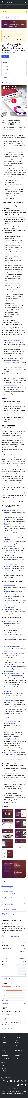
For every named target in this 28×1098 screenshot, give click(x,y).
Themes (17, 1040)
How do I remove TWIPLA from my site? (7, 914)
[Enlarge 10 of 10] (24, 861)
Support (5, 77)
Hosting (3, 1042)
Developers (4, 1055)
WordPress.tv (5, 1058)
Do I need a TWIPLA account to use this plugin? (8, 892)
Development (6, 73)
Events (17, 1053)
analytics (19, 964)
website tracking (22, 974)
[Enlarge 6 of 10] (24, 831)
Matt (3, 1065)
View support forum (6, 1014)
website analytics (22, 967)
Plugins (17, 1042)
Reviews (5, 66)
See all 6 (24, 961)
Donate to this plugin (7, 1028)
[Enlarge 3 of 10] (11, 821)
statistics (24, 964)
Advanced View (5, 978)
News (3, 1040)
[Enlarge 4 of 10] (24, 821)
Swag (17, 1058)
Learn (3, 1050)
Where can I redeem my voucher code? (7, 886)
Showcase (18, 1037)
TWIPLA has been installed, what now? (7, 898)
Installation (6, 70)
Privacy (3, 1045)
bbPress (4, 1068)
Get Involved (18, 1050)
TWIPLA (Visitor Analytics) (10, 52)
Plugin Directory (5, 6)
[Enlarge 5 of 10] (11, 831)
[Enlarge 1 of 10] (11, 811)
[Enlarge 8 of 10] (24, 841)
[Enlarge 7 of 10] (11, 841)
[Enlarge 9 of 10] (11, 851)
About (3, 1037)
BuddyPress (5, 1071)
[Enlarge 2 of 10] (24, 811)
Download (5, 56)
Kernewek (7, 1077)
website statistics (22, 971)
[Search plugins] (17, 17)
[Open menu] (25, 2)
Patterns (17, 1045)
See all (25, 1003)
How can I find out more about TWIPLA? (7, 903)
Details (5, 62)
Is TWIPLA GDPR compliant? (9, 909)
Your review (4, 1003)
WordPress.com (6, 1063)
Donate (17, 1055)
